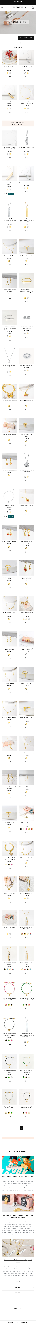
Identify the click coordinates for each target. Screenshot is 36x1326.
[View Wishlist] (30, 8)
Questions (18, 1303)
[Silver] (10, 108)
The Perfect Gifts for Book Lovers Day (18, 1177)
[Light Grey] (12, 1077)
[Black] (9, 864)
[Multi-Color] (30, 934)
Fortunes (18, 1297)
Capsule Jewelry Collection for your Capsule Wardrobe (18, 1216)
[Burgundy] (32, 829)
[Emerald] (29, 829)
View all (18, 1281)
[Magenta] (26, 829)
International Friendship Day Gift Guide (18, 1261)
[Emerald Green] (9, 1077)
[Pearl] (23, 829)
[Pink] (29, 1005)
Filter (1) (27, 38)
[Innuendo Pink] (26, 1113)
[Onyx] (25, 934)
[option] (18, 2)
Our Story (18, 1287)
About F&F (18, 1292)
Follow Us (18, 1308)
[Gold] (28, 73)
